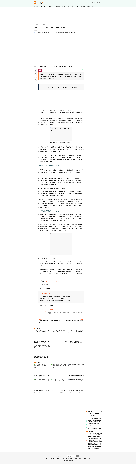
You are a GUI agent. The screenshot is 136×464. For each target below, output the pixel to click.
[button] (101, 2)
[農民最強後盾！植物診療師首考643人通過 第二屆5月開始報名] (76, 384)
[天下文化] (42, 312)
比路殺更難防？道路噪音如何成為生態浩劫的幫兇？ (59, 342)
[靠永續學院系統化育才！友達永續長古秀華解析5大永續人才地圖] (42, 384)
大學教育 (51, 305)
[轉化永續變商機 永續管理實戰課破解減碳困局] (76, 369)
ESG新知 (58, 6)
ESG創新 (51, 6)
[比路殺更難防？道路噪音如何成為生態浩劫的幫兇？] (59, 335)
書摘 (41, 305)
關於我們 (84, 458)
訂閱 (78, 456)
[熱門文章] (101, 411)
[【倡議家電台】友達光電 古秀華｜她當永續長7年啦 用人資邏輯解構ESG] (59, 384)
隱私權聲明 (70, 458)
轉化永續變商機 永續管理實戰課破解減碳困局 (76, 376)
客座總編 (36, 6)
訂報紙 (80, 458)
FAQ (51, 458)
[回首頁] (38, 2)
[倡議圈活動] (101, 431)
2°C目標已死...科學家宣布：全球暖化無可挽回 (52, 298)
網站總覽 (89, 458)
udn (34, 24)
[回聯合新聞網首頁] (35, 2)
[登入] (99, 2)
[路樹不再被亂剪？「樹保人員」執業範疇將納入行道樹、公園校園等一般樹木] (59, 369)
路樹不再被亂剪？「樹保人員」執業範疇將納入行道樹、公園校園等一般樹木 (59, 376)
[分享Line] (35, 73)
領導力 (45, 305)
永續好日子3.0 (43, 6)
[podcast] (95, 2)
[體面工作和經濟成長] (40, 70)
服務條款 (62, 458)
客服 (53, 458)
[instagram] (94, 2)
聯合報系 (75, 458)
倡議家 (37, 24)
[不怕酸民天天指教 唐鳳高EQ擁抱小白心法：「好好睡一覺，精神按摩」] (76, 335)
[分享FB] (35, 70)
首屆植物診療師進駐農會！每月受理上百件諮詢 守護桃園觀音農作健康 (42, 376)
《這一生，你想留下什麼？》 (52, 281)
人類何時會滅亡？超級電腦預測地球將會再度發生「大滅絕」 (56, 300)
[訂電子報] (97, 2)
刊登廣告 (46, 458)
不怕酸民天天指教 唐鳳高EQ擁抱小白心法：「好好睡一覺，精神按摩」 (76, 342)
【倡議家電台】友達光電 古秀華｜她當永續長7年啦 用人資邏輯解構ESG (59, 391)
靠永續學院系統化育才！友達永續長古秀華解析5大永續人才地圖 (41, 391)
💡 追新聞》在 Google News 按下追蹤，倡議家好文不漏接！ (56, 296)
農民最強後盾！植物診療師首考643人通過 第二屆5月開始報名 (76, 391)
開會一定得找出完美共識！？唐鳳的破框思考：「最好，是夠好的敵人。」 (41, 357)
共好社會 (64, 6)
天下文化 (40, 30)
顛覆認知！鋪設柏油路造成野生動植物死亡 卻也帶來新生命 (41, 342)
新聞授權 (57, 458)
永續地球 (70, 6)
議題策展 (83, 6)
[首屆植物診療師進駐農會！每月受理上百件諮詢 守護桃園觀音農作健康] (42, 369)
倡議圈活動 (90, 6)
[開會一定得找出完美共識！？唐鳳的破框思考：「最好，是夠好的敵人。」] (42, 350)
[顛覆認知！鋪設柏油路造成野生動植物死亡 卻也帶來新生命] (42, 335)
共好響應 (76, 6)
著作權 (66, 458)
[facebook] (92, 2)
